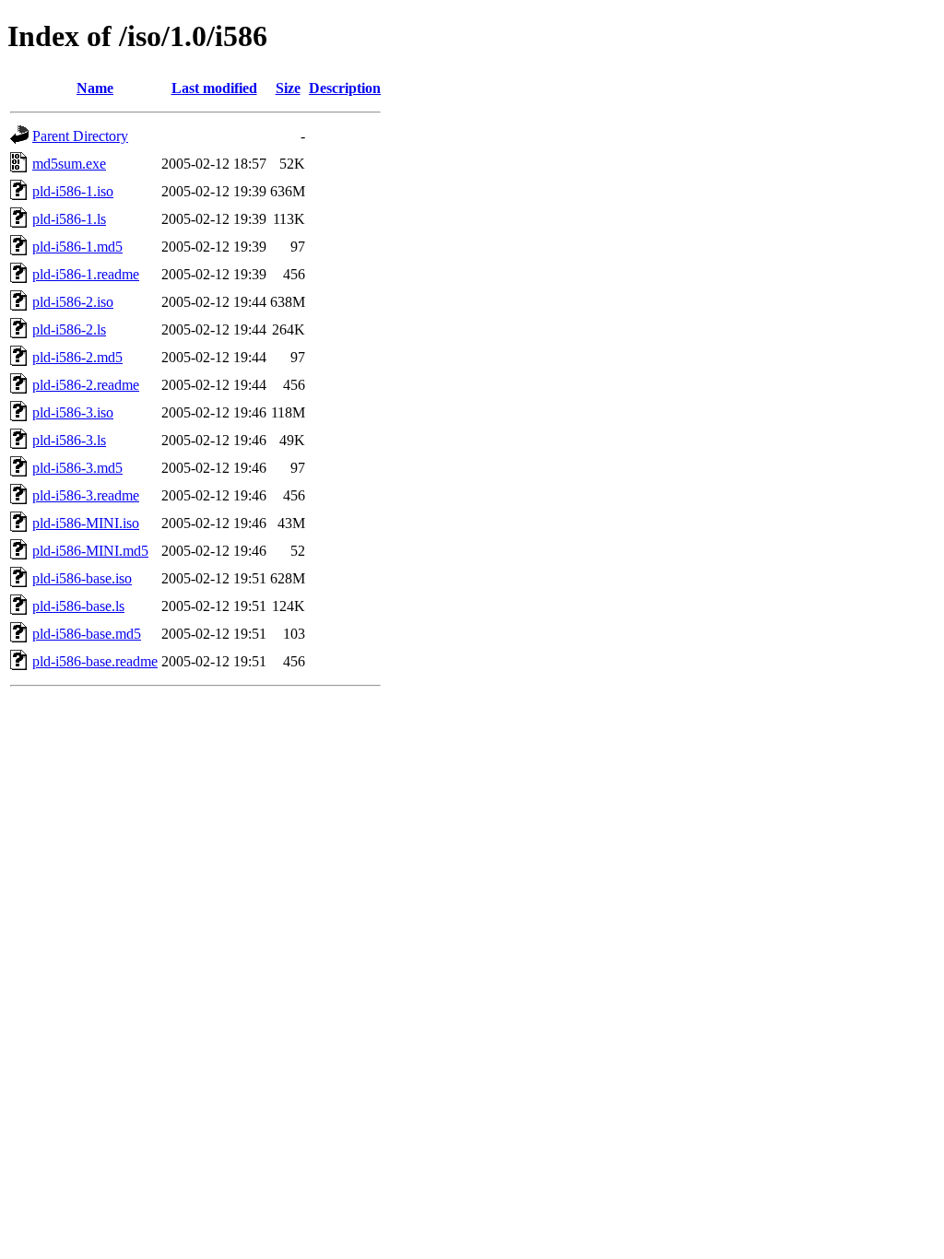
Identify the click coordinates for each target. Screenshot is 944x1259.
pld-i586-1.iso (72, 191)
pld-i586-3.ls (69, 440)
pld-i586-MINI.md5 (90, 551)
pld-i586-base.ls (78, 606)
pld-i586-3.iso (72, 412)
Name (95, 88)
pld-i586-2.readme (85, 385)
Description (345, 88)
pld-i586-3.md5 (77, 468)
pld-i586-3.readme (85, 495)
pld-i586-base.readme (95, 661)
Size (288, 88)
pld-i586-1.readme (85, 274)
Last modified (214, 88)
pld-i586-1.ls (69, 219)
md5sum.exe (69, 163)
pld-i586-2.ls (69, 329)
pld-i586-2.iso (72, 302)
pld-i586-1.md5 (77, 246)
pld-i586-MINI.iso (85, 523)
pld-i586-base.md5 (86, 633)
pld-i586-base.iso (82, 578)
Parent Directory (80, 136)
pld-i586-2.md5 (77, 357)
